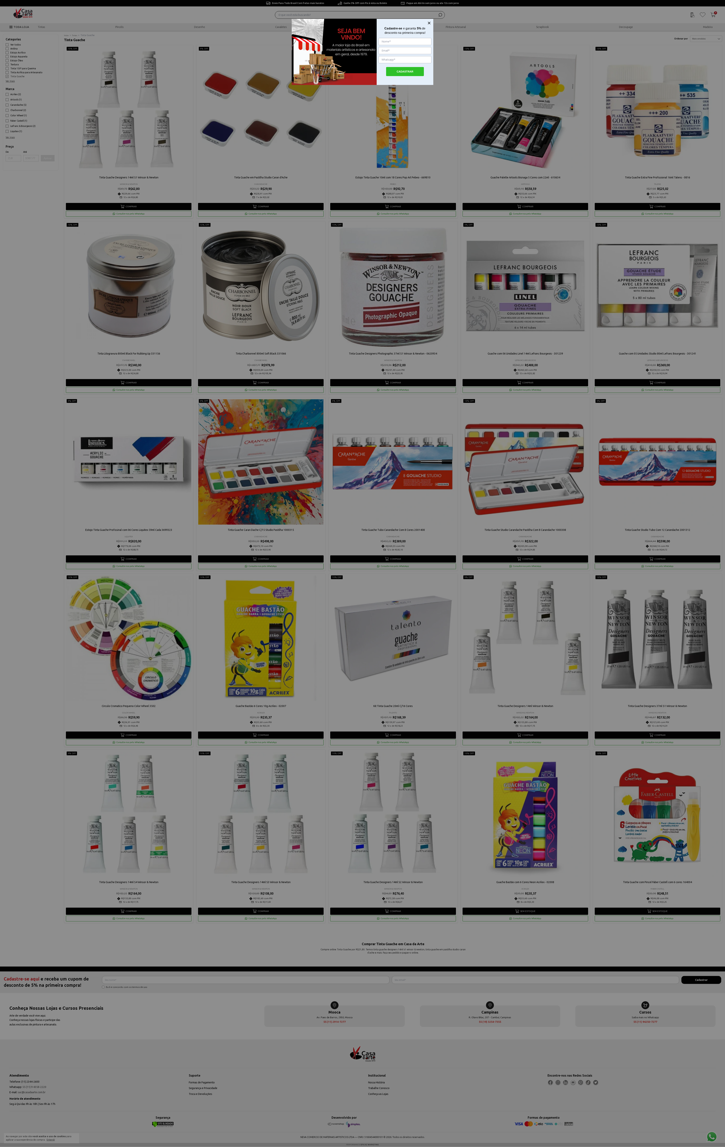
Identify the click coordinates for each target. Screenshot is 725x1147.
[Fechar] (429, 23)
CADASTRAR (405, 71)
